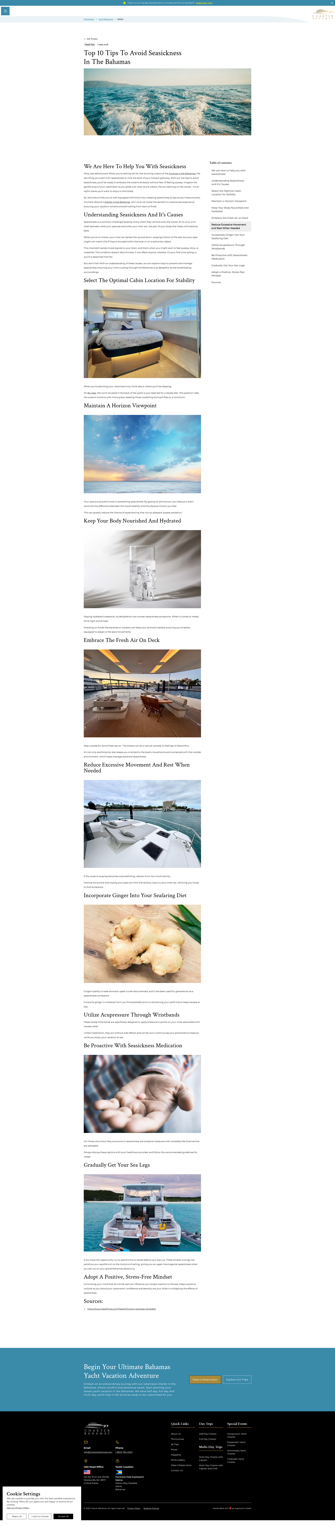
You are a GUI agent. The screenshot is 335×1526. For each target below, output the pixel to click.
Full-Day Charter (207, 1439)
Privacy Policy (133, 1508)
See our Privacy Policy (18, 1508)
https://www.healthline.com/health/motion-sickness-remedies (121, 1309)
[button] (5, 11)
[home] (322, 14)
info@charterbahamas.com (98, 1452)
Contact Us (177, 1470)
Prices (174, 1449)
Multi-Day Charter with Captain (211, 1458)
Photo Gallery (178, 1460)
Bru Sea (92, 393)
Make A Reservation (205, 1379)
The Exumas (177, 1439)
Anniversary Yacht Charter (236, 1452)
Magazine (176, 1455)
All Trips (175, 1444)
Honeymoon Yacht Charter (237, 1435)
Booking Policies (151, 1508)
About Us (176, 1434)
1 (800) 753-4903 (123, 1452)
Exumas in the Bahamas (182, 173)
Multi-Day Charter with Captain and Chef (211, 1467)
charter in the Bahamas (117, 202)
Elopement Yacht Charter (236, 1444)
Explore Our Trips (237, 1379)
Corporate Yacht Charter (235, 1460)
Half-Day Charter (207, 1434)
